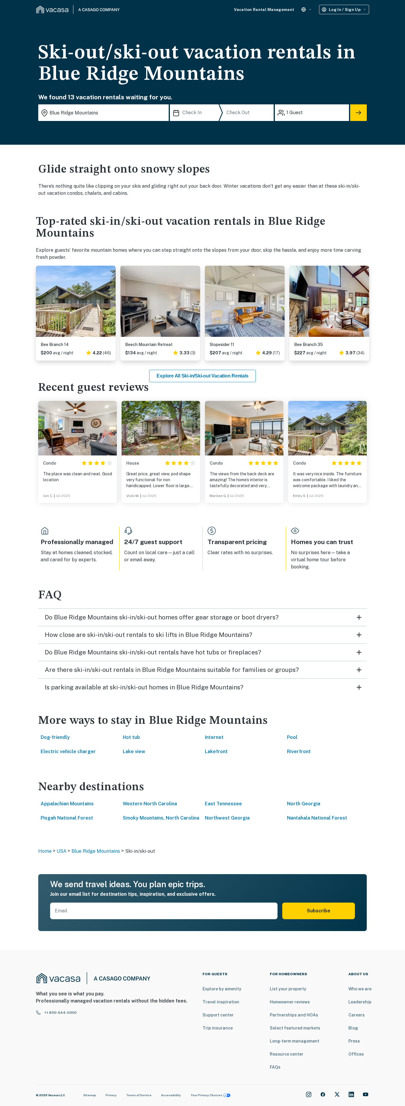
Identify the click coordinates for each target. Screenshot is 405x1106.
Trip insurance (218, 1028)
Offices (356, 1054)
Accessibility (171, 1095)
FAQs (275, 1067)
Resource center (286, 1054)
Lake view (134, 751)
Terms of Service (139, 1095)
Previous (40, 303)
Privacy (111, 1095)
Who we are (359, 989)
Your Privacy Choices (206, 1095)
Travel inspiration (221, 1002)
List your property (288, 989)
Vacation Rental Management (264, 9)
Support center (218, 1015)
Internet (214, 737)
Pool (292, 737)
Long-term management (294, 1041)
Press (354, 1041)
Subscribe (318, 911)
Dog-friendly (55, 737)
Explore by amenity (222, 989)
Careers (356, 1015)
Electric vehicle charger (68, 751)
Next (111, 303)
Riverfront (299, 751)
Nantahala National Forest (317, 818)
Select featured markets (295, 1028)
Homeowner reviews (290, 1002)
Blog (353, 1028)
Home (45, 851)
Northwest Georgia (227, 818)
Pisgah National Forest (67, 818)
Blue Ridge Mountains (95, 851)
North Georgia (303, 804)
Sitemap (89, 1095)
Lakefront (216, 751)
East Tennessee (223, 804)
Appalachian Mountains (67, 804)
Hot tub (131, 737)
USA (61, 851)
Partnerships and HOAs (294, 1015)
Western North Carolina (150, 804)
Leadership (359, 1002)
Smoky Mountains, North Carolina (161, 818)
